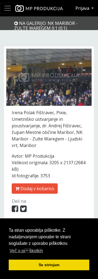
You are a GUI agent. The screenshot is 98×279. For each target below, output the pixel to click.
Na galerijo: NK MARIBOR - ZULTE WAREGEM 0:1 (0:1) (46, 26)
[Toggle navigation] (7, 8)
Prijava (82, 8)
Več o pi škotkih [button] (26, 250)
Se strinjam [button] (49, 265)
